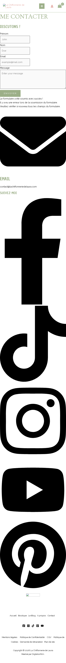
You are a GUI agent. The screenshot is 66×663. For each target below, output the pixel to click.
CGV (49, 637)
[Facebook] (23, 625)
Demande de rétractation (31, 642)
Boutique (22, 615)
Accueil (13, 615)
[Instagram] (28, 625)
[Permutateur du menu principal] (42, 6)
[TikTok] (33, 625)
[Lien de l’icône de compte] (52, 6)
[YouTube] (42, 625)
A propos (41, 615)
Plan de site (49, 642)
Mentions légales (9, 637)
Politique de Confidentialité (32, 637)
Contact (51, 615)
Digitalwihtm (38, 654)
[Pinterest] (37, 625)
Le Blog (32, 615)
